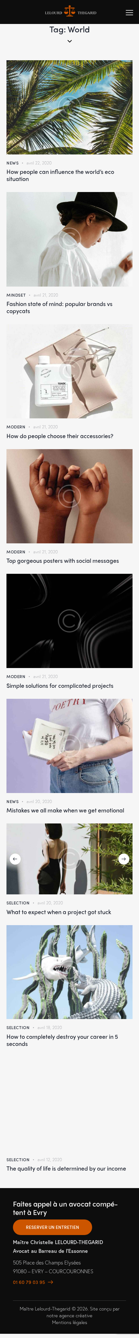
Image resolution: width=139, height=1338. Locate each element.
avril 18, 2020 (49, 1027)
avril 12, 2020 (49, 1159)
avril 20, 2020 (39, 801)
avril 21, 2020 (46, 295)
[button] (15, 859)
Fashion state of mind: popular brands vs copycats (59, 307)
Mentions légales (69, 1322)
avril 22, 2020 (39, 163)
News (12, 163)
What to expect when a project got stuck (58, 911)
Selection (17, 903)
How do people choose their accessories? (59, 435)
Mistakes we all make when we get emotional (65, 810)
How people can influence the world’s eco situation (60, 175)
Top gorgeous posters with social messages (62, 560)
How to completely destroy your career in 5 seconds (62, 1040)
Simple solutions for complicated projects (59, 685)
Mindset (16, 295)
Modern (16, 427)
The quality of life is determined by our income (66, 1168)
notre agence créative (69, 1315)
